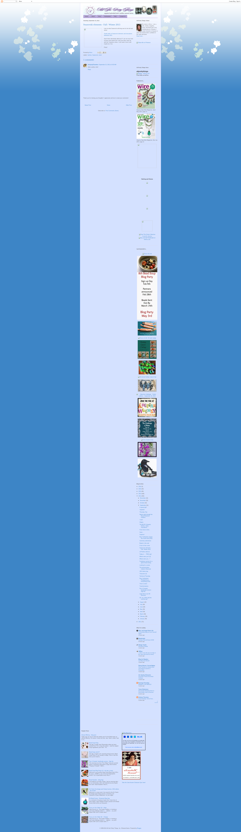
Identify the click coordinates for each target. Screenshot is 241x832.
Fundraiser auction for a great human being (146, 562)
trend (100, 55)
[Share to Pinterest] (105, 52)
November (143, 500)
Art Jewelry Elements (144, 675)
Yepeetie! (142, 509)
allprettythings (142, 71)
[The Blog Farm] (127, 732)
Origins (141, 522)
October (142, 503)
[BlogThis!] (100, 52)
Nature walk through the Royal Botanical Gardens (146, 516)
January (142, 618)
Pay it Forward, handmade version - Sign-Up (146, 590)
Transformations (144, 586)
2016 (139, 486)
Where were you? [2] (145, 556)
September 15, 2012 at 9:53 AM (107, 64)
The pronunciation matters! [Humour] (145, 568)
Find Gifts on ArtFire (142, 75)
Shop (99, 16)
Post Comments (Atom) (112, 110)
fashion (90, 55)
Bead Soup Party (93, 743)
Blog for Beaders (143, 659)
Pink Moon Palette (143, 646)
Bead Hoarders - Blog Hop (96, 780)
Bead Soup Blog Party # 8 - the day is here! (101, 770)
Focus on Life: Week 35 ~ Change (98, 817)
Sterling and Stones (147, 179)
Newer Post (88, 105)
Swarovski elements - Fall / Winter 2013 (145, 548)
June (141, 607)
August (142, 602)
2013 (139, 493)
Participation (107, 16)
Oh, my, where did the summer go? (145, 598)
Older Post (129, 105)
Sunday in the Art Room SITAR (146, 640)
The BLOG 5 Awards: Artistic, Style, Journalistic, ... (145, 526)
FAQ (115, 16)
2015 (139, 489)
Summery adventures (145, 540)
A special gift (143, 507)
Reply (89, 69)
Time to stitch (143, 583)
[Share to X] (102, 52)
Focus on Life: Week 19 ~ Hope (97, 807)
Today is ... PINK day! (146, 554)
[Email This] (98, 52)
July (141, 604)
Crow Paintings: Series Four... (146, 698)
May (141, 609)
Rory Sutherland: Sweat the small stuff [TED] (146, 537)
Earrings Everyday (143, 683)
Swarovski (95, 55)
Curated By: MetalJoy (147, 236)
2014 (139, 491)
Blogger (139, 828)
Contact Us (122, 16)
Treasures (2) (143, 573)
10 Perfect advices (145, 551)
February (142, 616)
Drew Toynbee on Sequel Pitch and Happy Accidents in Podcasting (146, 669)
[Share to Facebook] (104, 52)
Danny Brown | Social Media (146, 665)
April (141, 611)
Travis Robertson (143, 689)
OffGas (140, 651)
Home (86, 16)
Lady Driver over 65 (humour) (145, 594)
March (142, 614)
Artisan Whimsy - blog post (88, 735)
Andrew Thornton (143, 697)
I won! (141, 519)
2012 (139, 496)
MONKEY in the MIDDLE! (144, 684)
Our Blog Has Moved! (143, 660)
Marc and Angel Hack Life (145, 630)
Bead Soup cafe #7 (94, 752)
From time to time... (145, 529)
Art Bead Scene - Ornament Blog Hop (99, 798)
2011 (139, 621)
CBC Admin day (144, 571)
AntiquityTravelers (93, 64)
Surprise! (142, 534)
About (93, 16)
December (143, 498)
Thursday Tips (143, 512)
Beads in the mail (144, 543)
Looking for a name (145, 565)
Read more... (140, 36)
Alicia (91, 52)
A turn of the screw (145, 545)
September (143, 505)
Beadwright (141, 638)
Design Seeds (142, 645)
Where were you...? (145, 559)
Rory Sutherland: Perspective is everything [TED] (145, 580)
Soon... (141, 532)
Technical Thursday (145, 576)
